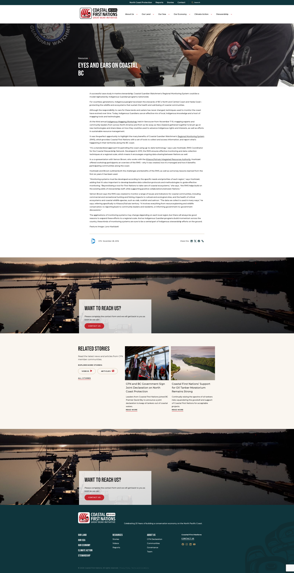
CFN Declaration (154, 539)
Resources (118, 535)
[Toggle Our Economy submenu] (189, 14)
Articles (106, 371)
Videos (85, 371)
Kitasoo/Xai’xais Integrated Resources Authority (168, 159)
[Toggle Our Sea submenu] (168, 14)
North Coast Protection (141, 2)
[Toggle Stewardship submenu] (231, 14)
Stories (170, 2)
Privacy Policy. (125, 568)
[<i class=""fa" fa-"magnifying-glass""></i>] (192, 2)
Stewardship (222, 14)
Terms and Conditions (140, 568)
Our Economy (180, 14)
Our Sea (162, 14)
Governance (152, 547)
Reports (159, 2)
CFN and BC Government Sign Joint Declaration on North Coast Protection (145, 387)
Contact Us (94, 326)
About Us (129, 14)
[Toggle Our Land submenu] (153, 14)
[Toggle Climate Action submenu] (211, 14)
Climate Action (201, 14)
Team (149, 552)
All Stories (84, 378)
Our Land (146, 14)
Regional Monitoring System (191, 136)
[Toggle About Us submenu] (136, 14)
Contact (181, 2)
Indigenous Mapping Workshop (122, 122)
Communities (153, 543)
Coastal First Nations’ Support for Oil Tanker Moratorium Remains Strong (191, 387)
